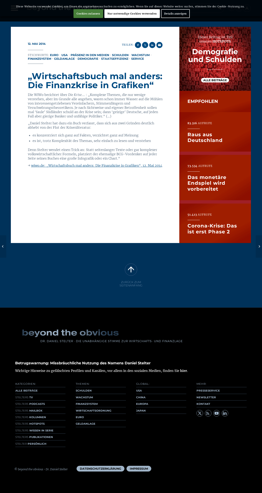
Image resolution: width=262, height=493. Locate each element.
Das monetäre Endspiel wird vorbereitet (206, 183)
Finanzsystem (39, 59)
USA (64, 55)
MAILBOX (28, 410)
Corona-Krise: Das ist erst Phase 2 (212, 228)
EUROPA (142, 403)
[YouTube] (216, 413)
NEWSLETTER (206, 397)
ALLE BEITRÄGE (26, 390)
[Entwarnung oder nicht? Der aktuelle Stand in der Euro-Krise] (3, 246)
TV (24, 397)
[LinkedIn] (225, 413)
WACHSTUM (84, 397)
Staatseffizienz (114, 59)
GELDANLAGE (85, 423)
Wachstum (140, 55)
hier (183, 371)
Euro (54, 55)
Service (137, 59)
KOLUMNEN (30, 417)
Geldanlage (64, 59)
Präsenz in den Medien (90, 55)
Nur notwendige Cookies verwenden (132, 13)
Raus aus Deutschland (205, 137)
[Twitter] (199, 413)
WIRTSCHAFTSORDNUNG (93, 410)
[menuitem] (100, 469)
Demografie (88, 59)
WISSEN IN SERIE (34, 430)
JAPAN (141, 410)
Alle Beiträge (215, 80)
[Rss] (208, 413)
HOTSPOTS (30, 423)
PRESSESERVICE (208, 390)
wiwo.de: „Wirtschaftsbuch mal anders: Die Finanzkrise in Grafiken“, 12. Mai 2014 (96, 165)
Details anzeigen (175, 13)
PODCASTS (30, 403)
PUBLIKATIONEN (34, 437)
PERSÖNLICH (30, 443)
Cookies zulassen (88, 13)
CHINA (141, 397)
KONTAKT (203, 403)
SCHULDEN (84, 390)
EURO (80, 417)
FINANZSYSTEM (87, 403)
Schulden (120, 55)
